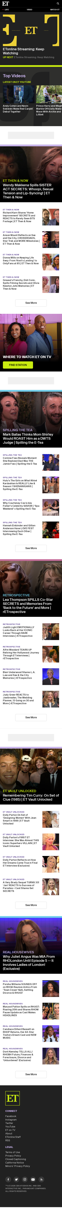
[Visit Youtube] (33, 1179)
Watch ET (55, 9)
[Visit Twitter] (16, 1180)
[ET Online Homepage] (6, 3)
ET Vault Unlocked (19, 791)
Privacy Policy (13, 1156)
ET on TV (10, 1130)
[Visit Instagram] (25, 1180)
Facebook (10, 1116)
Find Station (18, 365)
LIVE (7, 9)
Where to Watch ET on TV (27, 357)
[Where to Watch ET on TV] (31, 342)
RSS (7, 1140)
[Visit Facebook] (8, 1180)
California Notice (14, 1162)
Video (29, 9)
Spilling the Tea (17, 430)
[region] (31, 30)
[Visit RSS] (41, 1180)
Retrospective (16, 595)
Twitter (9, 1123)
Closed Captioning (15, 1159)
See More (31, 303)
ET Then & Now (15, 180)
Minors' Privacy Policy (17, 1166)
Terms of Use (12, 1152)
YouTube (10, 1126)
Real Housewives (18, 952)
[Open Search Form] (58, 3)
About (8, 1133)
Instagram (11, 1120)
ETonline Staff (13, 1137)
